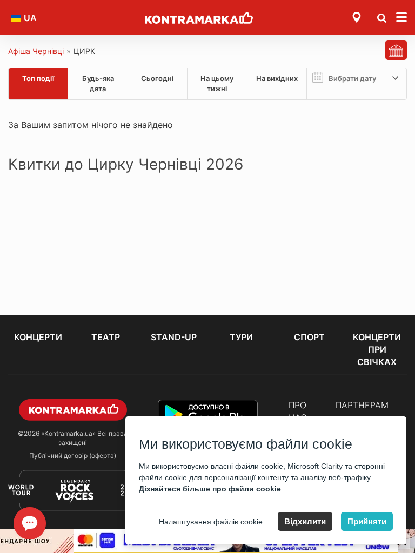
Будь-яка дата (98, 83)
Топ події (38, 78)
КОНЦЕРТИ (38, 337)
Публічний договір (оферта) (72, 455)
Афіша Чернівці (36, 51)
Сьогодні (157, 78)
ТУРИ (241, 337)
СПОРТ (309, 337)
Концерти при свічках (377, 349)
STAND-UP (174, 337)
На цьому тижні (216, 83)
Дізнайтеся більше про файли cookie (210, 488)
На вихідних (277, 78)
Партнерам (362, 405)
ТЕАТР (105, 337)
